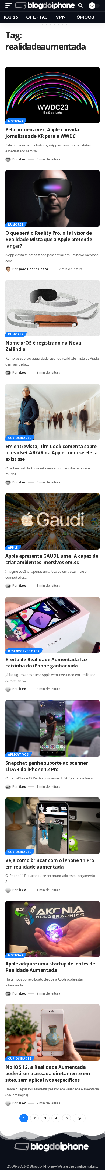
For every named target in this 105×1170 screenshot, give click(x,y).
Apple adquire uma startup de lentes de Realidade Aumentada (50, 967)
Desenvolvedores (23, 651)
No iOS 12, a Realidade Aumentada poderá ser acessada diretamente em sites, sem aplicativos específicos (47, 1073)
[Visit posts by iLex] (8, 159)
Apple (13, 547)
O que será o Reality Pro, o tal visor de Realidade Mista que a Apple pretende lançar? (48, 239)
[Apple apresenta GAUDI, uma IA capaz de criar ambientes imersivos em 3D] (52, 521)
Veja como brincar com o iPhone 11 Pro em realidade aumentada (49, 863)
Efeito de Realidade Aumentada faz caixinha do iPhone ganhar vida (46, 662)
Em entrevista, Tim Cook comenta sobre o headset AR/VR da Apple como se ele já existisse (51, 452)
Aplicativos (18, 754)
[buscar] (81, 5)
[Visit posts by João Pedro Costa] (8, 269)
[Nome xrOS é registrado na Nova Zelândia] (52, 308)
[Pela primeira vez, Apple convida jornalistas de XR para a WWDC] (52, 95)
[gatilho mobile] (10, 5)
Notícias (15, 121)
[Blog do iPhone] (46, 5)
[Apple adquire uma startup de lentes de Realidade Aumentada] (52, 929)
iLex (22, 159)
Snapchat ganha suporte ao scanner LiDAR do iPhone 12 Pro (46, 766)
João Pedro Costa (33, 269)
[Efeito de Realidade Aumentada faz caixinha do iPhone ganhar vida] (52, 625)
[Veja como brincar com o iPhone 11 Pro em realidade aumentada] (52, 825)
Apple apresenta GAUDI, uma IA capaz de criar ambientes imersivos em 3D (51, 559)
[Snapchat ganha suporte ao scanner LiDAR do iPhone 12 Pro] (52, 728)
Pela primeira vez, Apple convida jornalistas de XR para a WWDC (42, 133)
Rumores (15, 224)
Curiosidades (19, 438)
